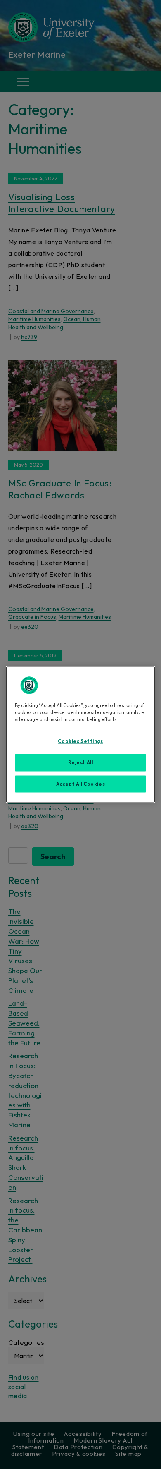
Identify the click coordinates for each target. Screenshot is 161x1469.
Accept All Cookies (80, 783)
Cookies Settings (80, 741)
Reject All (80, 762)
